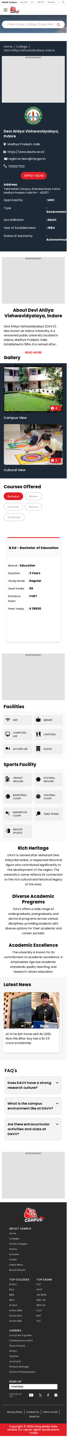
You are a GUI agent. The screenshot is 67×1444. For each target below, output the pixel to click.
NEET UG (41, 1300)
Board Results (17, 1270)
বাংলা (32, 2)
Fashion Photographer (22, 1371)
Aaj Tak (23, 2)
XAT (38, 1320)
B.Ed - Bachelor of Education (33, 547)
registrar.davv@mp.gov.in (27, 159)
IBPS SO (41, 1305)
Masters (33, 496)
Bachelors (13, 496)
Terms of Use (50, 1412)
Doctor (13, 1351)
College (21, 47)
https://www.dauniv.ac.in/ (26, 152)
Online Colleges (18, 1243)
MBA (11, 1294)
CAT (38, 1284)
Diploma (33, 506)
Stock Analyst (17, 1345)
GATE (39, 1289)
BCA (11, 1289)
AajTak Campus (9, 2)
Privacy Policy (14, 1412)
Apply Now (34, 176)
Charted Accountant (21, 1340)
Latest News (17, 984)
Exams (13, 1249)
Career (13, 1259)
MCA (11, 1300)
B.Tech (13, 1284)
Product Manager (19, 1366)
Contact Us (32, 1412)
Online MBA (15, 1310)
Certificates (14, 517)
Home (8, 47)
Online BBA (15, 1320)
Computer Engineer (20, 1335)
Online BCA (15, 1315)
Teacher (14, 1356)
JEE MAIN (41, 1294)
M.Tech (13, 1305)
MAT (38, 1315)
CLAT (39, 1310)
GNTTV (40, 2)
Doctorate (13, 506)
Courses (14, 1254)
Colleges (14, 1238)
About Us (34, 1416)
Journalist (15, 1361)
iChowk (51, 2)
